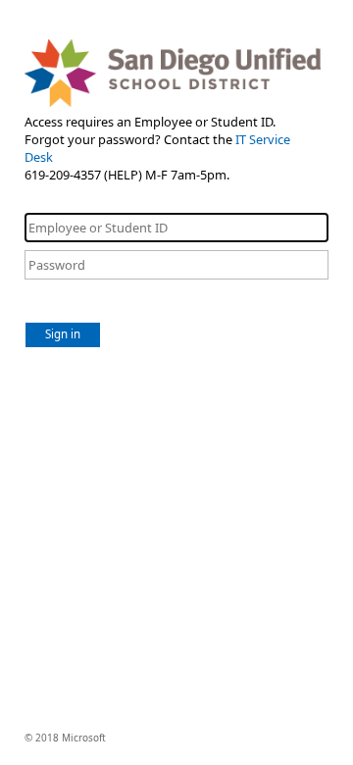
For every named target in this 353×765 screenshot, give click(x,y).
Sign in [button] (62, 334)
